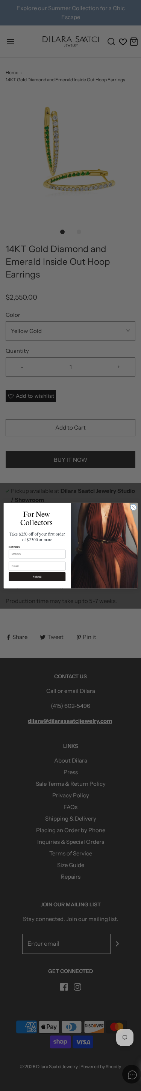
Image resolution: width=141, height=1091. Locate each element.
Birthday (14, 547)
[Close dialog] (133, 507)
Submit (36, 577)
